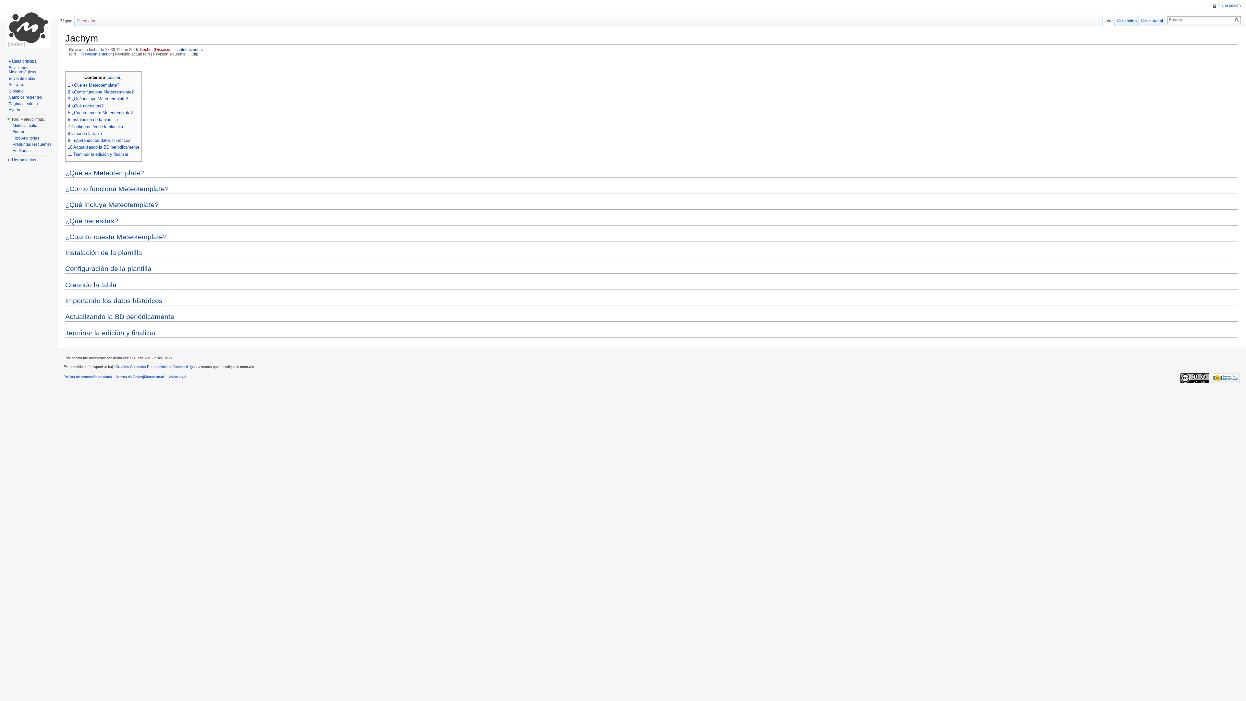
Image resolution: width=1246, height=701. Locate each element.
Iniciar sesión (1229, 5)
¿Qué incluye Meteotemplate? (112, 204)
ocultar (114, 77)
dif (72, 54)
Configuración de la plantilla (108, 268)
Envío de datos (22, 78)
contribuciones (189, 49)
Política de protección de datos (88, 377)
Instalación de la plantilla (103, 252)
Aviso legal (177, 377)
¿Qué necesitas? (91, 221)
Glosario (16, 91)
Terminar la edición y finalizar (110, 333)
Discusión (164, 49)
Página (65, 20)
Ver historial (1152, 20)
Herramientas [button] (24, 160)
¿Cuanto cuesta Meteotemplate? (116, 236)
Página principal (23, 61)
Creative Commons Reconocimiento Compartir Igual (156, 367)
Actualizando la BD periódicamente (119, 316)
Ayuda (14, 110)
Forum (18, 131)
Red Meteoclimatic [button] (28, 119)
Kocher (146, 49)
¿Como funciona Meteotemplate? (117, 188)
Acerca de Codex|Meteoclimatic (140, 377)
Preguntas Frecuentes (32, 144)
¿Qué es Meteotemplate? (104, 173)
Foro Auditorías (26, 138)
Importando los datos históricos (114, 300)
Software (16, 84)
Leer (1109, 20)
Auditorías (22, 151)
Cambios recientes (25, 97)
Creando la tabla (90, 285)
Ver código (1127, 20)
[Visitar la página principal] (29, 26)
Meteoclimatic (25, 125)
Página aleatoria (23, 104)
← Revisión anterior (94, 54)
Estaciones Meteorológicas (22, 70)
